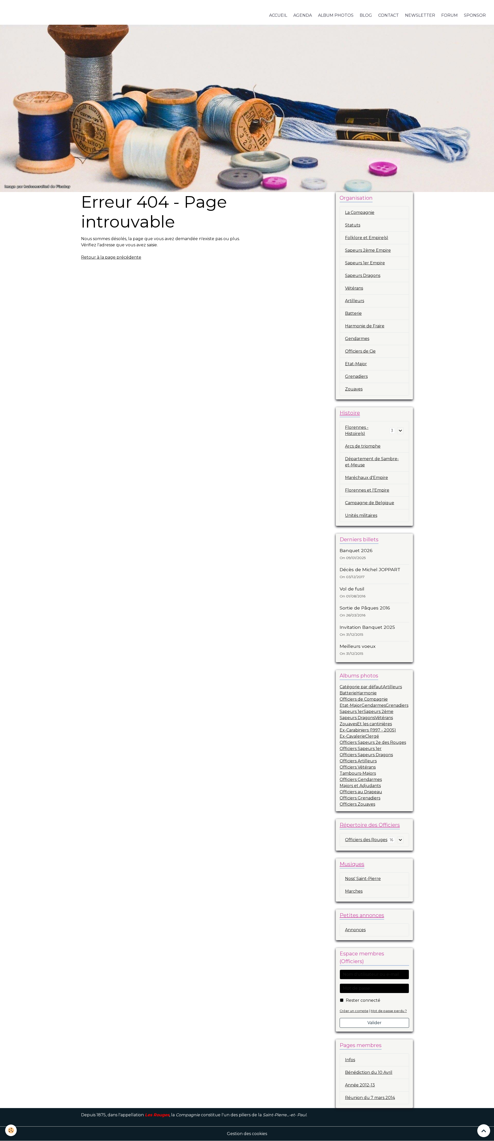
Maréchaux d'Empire (366, 477)
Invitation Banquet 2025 (367, 627)
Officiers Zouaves (357, 804)
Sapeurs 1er (352, 711)
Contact (388, 15)
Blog (366, 15)
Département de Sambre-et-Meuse (372, 461)
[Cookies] (11, 1130)
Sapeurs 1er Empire (365, 262)
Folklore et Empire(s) (366, 237)
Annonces (355, 929)
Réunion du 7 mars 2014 (370, 1097)
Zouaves (354, 389)
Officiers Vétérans (358, 767)
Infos (350, 1059)
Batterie (353, 313)
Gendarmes (357, 338)
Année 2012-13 (360, 1085)
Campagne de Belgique (369, 502)
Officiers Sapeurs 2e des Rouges (373, 742)
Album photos (336, 15)
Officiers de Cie (360, 351)
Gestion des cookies (247, 1133)
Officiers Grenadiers (360, 798)
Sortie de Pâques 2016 (365, 608)
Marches (354, 891)
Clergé (372, 736)
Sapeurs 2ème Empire (368, 250)
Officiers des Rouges (366, 839)
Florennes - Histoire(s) (356, 430)
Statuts (352, 225)
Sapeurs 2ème (378, 711)
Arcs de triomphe (363, 446)
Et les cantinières (374, 723)
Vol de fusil (352, 588)
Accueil (278, 15)
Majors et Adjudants (360, 785)
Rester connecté (363, 1000)
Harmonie (366, 693)
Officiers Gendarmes (361, 779)
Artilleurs (354, 300)
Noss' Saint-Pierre (363, 878)
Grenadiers (356, 376)
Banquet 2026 (356, 550)
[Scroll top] (483, 1130)
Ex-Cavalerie (352, 736)
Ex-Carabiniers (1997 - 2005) (368, 730)
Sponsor (475, 15)
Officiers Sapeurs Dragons (366, 754)
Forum (449, 15)
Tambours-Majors (358, 773)
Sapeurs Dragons (362, 275)
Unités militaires (361, 515)
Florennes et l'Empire (367, 490)
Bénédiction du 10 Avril (368, 1072)
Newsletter (420, 15)
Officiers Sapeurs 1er (361, 748)
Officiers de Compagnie (364, 699)
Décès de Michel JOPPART (370, 569)
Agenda (302, 15)
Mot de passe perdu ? (389, 1011)
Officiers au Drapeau (361, 791)
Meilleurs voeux (357, 646)
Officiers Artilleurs (358, 761)
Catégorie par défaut (361, 686)
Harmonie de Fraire (364, 326)
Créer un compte (354, 1011)
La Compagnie (359, 212)
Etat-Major (356, 363)
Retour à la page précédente (111, 257)
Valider (374, 1022)
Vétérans (354, 288)
